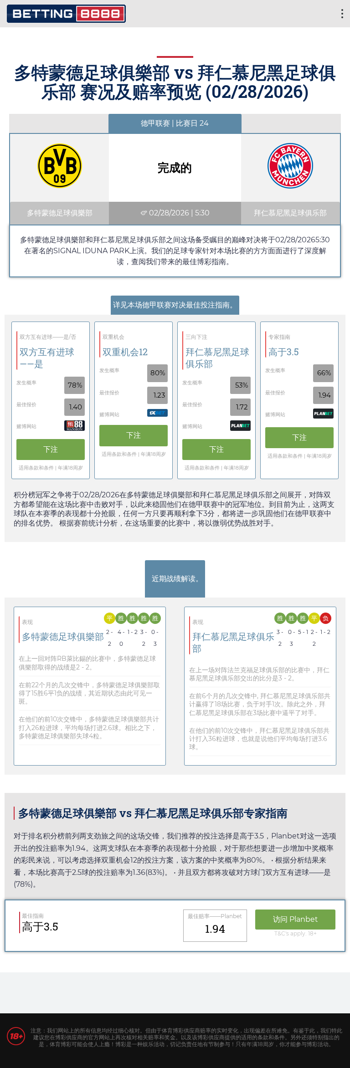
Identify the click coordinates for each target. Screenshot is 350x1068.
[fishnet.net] (66, 12)
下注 (50, 449)
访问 (295, 919)
